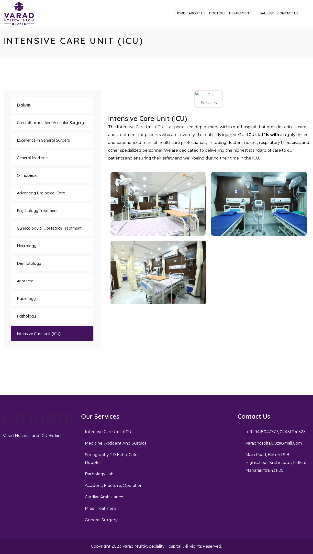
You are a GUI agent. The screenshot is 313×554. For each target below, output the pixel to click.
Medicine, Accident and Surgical (116, 443)
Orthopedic (27, 175)
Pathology (26, 316)
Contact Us (287, 13)
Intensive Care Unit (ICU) (39, 333)
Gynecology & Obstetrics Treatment (49, 228)
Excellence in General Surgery (43, 140)
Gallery (266, 13)
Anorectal (25, 280)
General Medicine (32, 157)
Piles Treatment (100, 508)
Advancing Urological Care (41, 193)
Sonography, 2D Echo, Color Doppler (112, 458)
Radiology (26, 298)
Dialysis (24, 105)
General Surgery (101, 520)
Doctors (217, 13)
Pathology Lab (99, 474)
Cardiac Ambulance (104, 497)
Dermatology (29, 263)
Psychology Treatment (37, 210)
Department (240, 13)
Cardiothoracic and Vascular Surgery (50, 122)
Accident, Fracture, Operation (114, 485)
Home (180, 13)
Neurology (26, 245)
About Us (197, 13)
